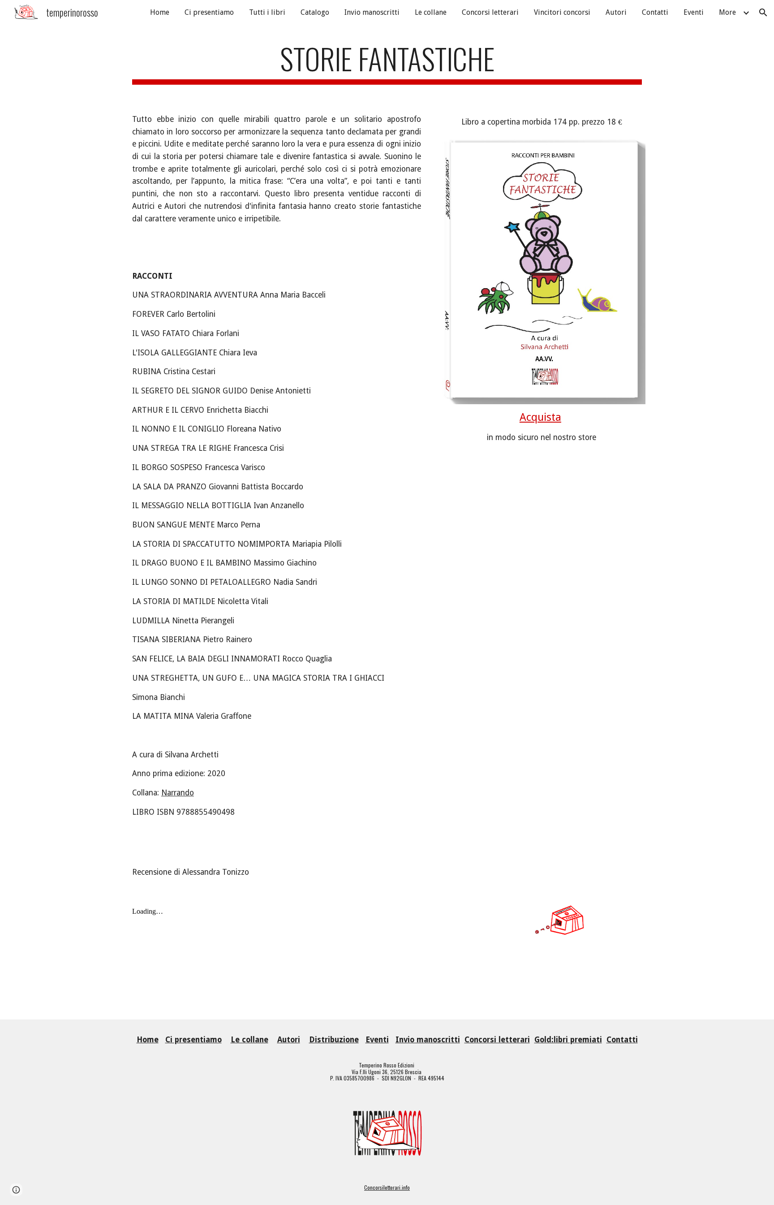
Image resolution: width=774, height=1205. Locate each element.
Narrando (177, 792)
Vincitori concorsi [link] (562, 12)
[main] (387, 63)
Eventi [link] (694, 12)
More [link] (727, 12)
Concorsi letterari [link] (490, 12)
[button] (763, 12)
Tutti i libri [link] (267, 12)
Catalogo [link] (315, 12)
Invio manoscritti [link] (372, 12)
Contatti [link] (655, 12)
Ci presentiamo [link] (209, 12)
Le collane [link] (431, 12)
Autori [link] (616, 12)
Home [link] (159, 12)
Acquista (540, 417)
